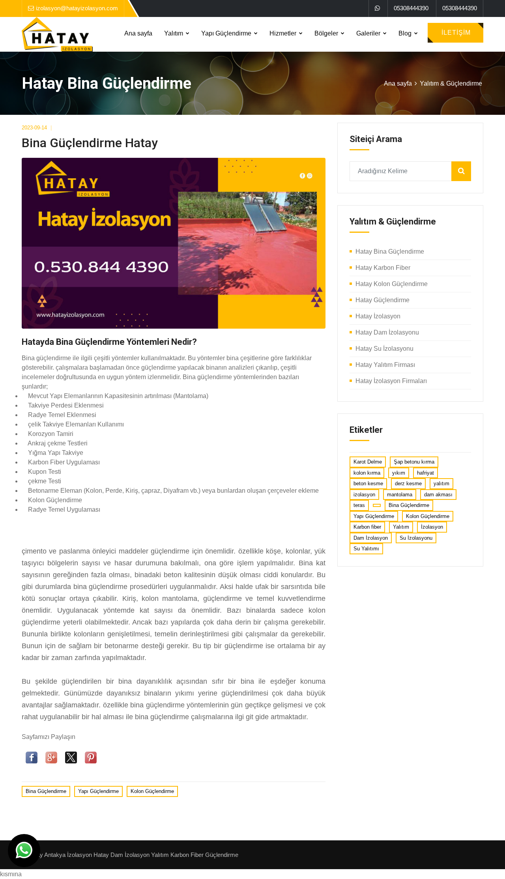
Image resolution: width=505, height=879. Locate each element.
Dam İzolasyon (371, 538)
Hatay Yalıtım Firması (385, 364)
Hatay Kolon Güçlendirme (391, 284)
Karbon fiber (367, 527)
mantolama (399, 494)
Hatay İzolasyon (377, 316)
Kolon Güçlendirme (152, 791)
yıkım (398, 473)
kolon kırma (367, 473)
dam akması (438, 494)
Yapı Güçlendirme (227, 33)
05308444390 (411, 8)
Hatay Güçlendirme (382, 300)
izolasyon (364, 494)
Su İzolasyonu (416, 538)
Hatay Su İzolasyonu (384, 348)
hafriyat (425, 473)
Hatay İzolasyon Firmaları (391, 381)
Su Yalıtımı (366, 549)
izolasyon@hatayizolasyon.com (77, 8)
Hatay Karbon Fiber (382, 267)
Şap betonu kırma (414, 462)
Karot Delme (368, 462)
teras (359, 505)
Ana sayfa (138, 33)
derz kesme (408, 483)
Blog (405, 33)
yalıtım (441, 483)
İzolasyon (432, 527)
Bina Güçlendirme (46, 791)
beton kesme (368, 483)
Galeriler (369, 33)
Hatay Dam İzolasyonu (387, 332)
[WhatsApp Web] (377, 8)
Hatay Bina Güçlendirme (389, 251)
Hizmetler (283, 33)
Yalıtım (174, 33)
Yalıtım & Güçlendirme (451, 83)
